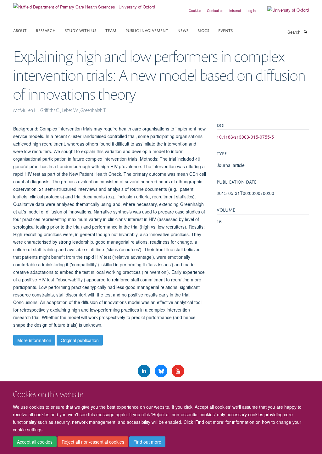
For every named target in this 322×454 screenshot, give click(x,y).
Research (46, 30)
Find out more (147, 442)
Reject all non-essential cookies (93, 442)
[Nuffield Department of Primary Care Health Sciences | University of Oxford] (84, 5)
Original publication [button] (80, 340)
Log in (251, 10)
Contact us (215, 10)
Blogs (203, 30)
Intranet (235, 10)
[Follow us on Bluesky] (162, 371)
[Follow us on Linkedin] (145, 371)
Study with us (80, 30)
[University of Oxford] (283, 10)
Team (110, 30)
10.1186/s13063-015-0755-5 (245, 137)
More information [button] (34, 340)
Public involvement (146, 30)
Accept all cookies (35, 442)
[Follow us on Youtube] (178, 371)
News (182, 30)
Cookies (195, 10)
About (20, 30)
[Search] (305, 31)
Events (225, 30)
